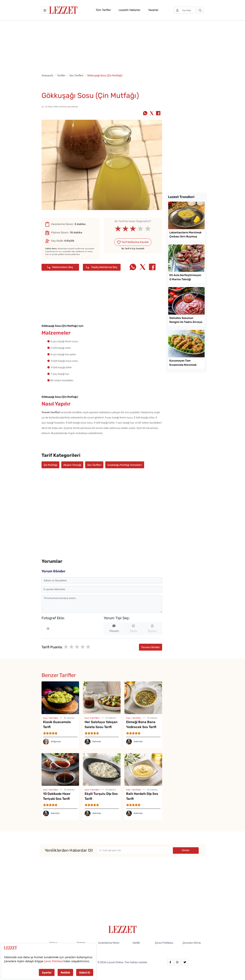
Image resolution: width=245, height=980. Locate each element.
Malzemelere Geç (62, 267)
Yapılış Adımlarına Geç (103, 267)
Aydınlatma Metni (108, 942)
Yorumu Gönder (150, 647)
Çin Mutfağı (50, 464)
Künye (53, 942)
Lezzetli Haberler (129, 10)
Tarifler (61, 75)
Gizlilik (136, 942)
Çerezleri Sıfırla (192, 942)
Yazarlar (153, 10)
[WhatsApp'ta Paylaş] (145, 113)
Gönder (186, 850)
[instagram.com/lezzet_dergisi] (177, 962)
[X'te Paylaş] (151, 113)
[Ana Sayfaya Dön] (122, 929)
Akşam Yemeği (72, 464)
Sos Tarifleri (76, 75)
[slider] (133, 229)
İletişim (81, 942)
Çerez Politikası (164, 942)
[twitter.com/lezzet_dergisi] (184, 962)
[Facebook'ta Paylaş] (158, 113)
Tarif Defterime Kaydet (135, 242)
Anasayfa (47, 75)
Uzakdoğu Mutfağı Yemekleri (124, 464)
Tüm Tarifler (103, 10)
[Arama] (200, 10)
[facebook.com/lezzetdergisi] (170, 962)
